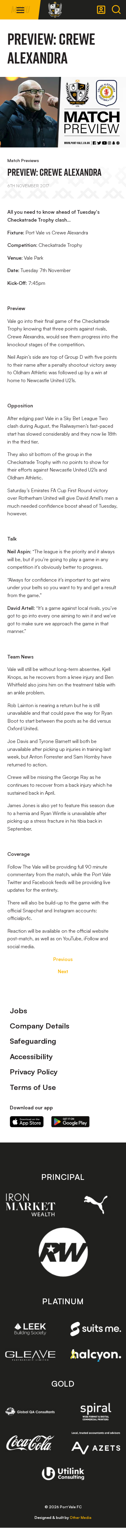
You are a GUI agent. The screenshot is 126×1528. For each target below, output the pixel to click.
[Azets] (95, 1443)
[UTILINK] (63, 1473)
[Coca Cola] (30, 1443)
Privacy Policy (34, 1071)
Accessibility (31, 1056)
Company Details (39, 1025)
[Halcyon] (95, 1355)
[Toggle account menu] (101, 10)
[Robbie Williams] (63, 1252)
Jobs (18, 1010)
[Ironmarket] (30, 1205)
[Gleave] (30, 1355)
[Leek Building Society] (30, 1329)
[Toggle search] (116, 9)
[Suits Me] (95, 1329)
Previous (63, 959)
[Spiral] (95, 1411)
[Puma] (95, 1205)
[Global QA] (30, 1411)
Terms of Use (33, 1087)
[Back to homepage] (55, 9)
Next (63, 971)
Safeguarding (33, 1041)
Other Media (80, 1517)
